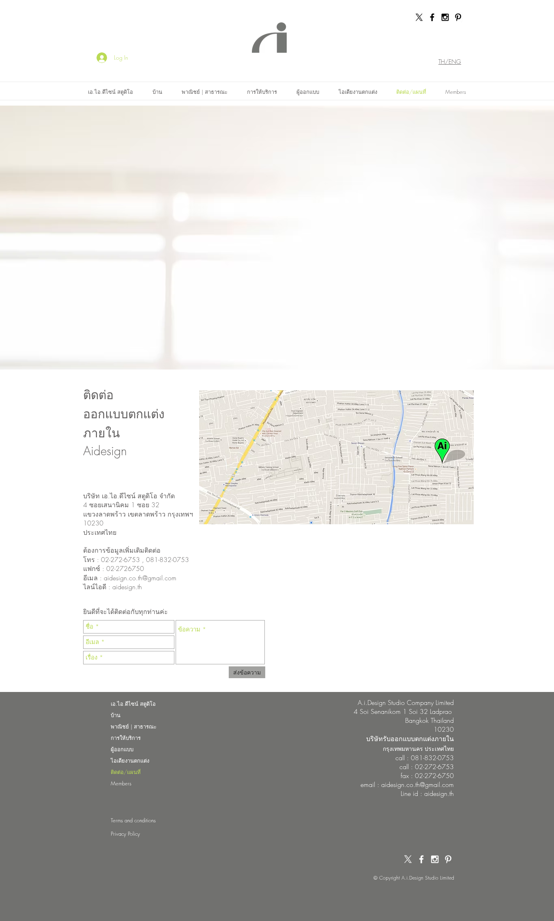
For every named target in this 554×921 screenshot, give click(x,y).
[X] (419, 17)
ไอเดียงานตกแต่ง (130, 760)
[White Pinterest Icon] (448, 859)
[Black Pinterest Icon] (458, 17)
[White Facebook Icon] (421, 859)
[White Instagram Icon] (434, 859)
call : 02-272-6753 (426, 766)
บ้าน (115, 715)
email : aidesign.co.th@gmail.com (407, 784)
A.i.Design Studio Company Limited (406, 702)
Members (121, 783)
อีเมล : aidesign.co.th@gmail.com (129, 577)
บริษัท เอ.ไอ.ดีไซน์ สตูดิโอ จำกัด (130, 495)
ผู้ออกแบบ (122, 749)
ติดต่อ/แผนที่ (126, 772)
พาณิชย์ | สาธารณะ (134, 726)
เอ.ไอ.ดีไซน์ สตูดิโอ (133, 703)
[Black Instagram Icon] (445, 17)
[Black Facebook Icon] (432, 17)
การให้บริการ (126, 738)
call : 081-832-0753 (424, 757)
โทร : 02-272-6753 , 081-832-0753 (136, 559)
